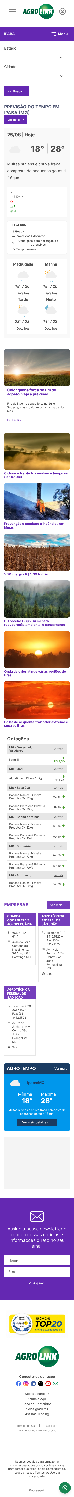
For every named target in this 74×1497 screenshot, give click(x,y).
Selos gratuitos (37, 1409)
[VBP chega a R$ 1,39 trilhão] (37, 552)
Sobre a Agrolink (37, 1394)
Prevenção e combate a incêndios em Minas (34, 525)
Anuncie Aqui (37, 1399)
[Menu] (13, 11)
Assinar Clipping (37, 1414)
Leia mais (14, 420)
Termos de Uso (26, 1425)
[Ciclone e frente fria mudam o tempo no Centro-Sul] (37, 451)
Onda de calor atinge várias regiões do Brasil (35, 673)
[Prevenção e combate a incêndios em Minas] (37, 501)
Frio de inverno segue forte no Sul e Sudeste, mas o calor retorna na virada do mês (35, 407)
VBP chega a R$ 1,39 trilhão (26, 574)
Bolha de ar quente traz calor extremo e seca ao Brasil (36, 724)
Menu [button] (62, 34)
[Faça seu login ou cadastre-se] (62, 11)
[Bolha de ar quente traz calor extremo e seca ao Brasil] (37, 699)
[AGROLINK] (38, 11)
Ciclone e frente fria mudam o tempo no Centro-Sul (36, 475)
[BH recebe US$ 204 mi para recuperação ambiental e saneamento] (37, 599)
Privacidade (50, 1425)
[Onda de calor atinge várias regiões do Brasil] (37, 649)
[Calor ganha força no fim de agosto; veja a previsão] (37, 367)
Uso (52, 1472)
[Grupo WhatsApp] (65, 1488)
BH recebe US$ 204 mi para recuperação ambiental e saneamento (34, 623)
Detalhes (23, 293)
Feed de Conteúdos (37, 1404)
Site (49, 973)
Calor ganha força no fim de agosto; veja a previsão (31, 392)
